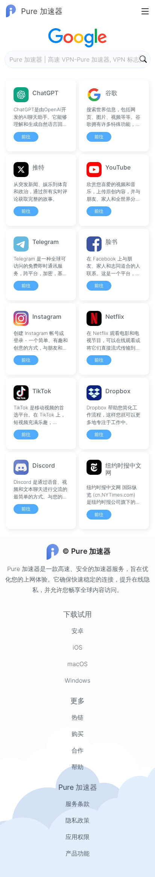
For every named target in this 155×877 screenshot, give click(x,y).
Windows (77, 680)
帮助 (77, 767)
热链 (77, 717)
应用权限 (77, 837)
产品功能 (77, 853)
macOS (77, 664)
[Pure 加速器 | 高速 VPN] (120, 59)
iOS (77, 647)
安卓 (77, 631)
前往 (25, 136)
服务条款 (77, 803)
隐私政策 (77, 820)
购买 (77, 734)
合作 (77, 750)
